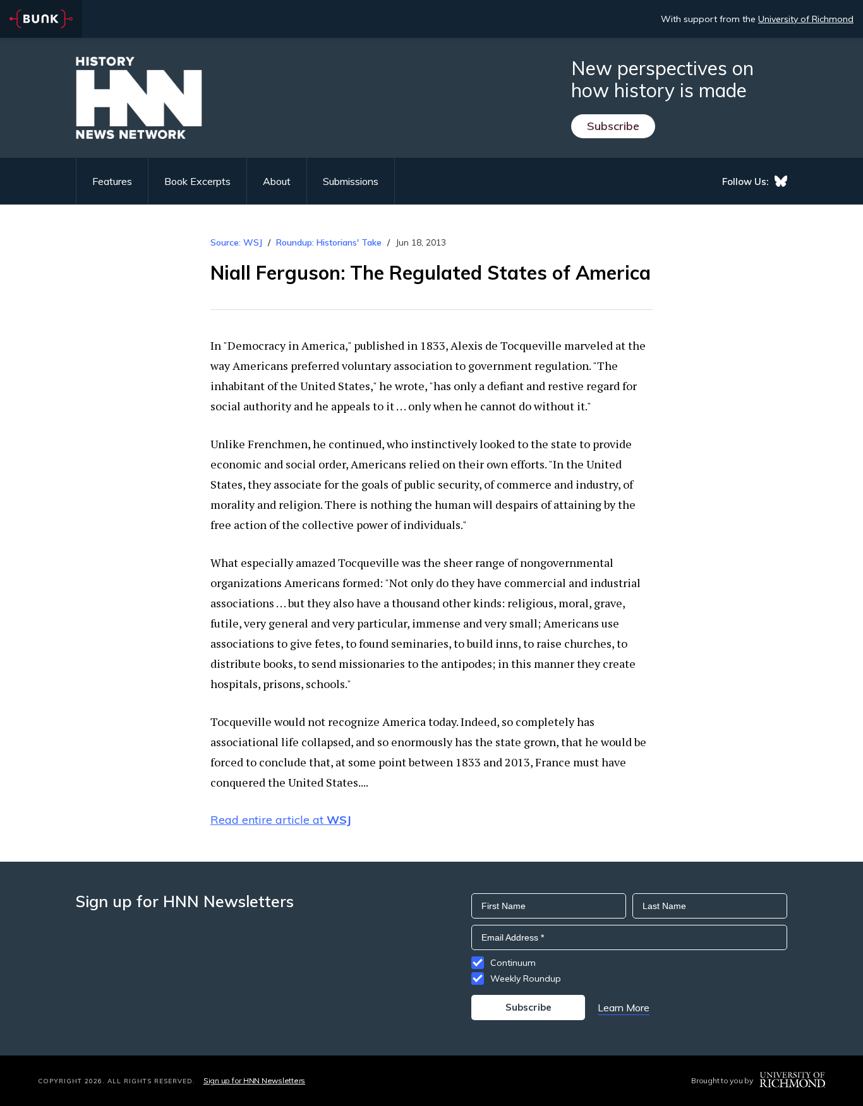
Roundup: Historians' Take (329, 242)
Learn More (623, 1007)
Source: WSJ (236, 242)
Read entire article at (280, 819)
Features (112, 181)
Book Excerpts (197, 181)
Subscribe (613, 126)
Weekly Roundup (525, 978)
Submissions (350, 181)
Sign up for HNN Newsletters (254, 1080)
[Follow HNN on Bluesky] (781, 181)
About (277, 181)
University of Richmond (806, 19)
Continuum (513, 962)
